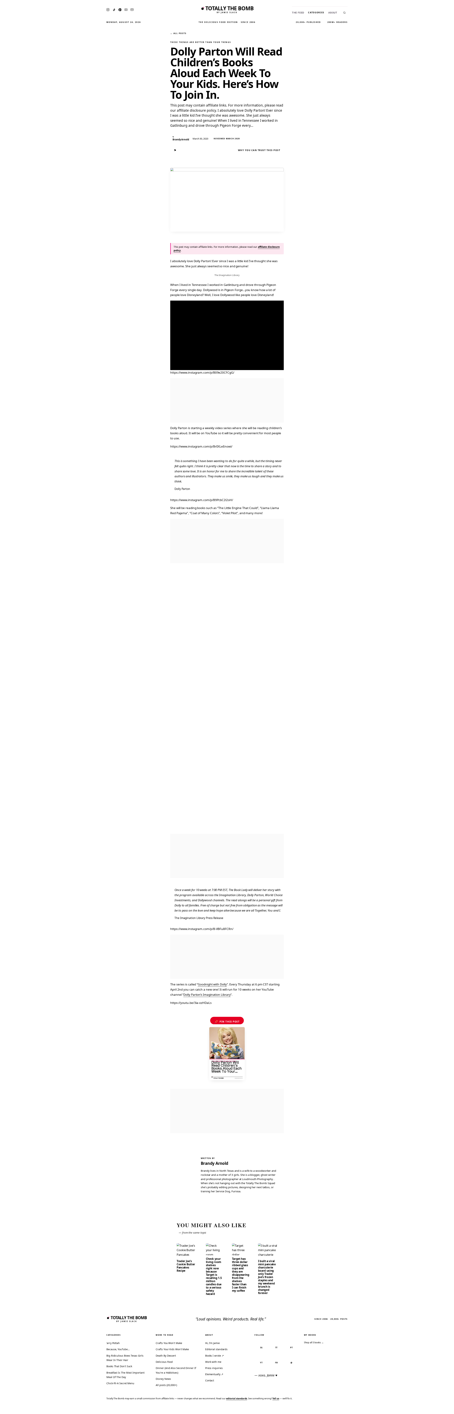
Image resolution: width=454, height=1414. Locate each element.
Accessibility (442, 1409)
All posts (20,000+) (166, 1385)
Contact (209, 1380)
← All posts (178, 33)
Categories (316, 12)
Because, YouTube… (118, 1349)
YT (261, 1362)
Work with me (213, 1361)
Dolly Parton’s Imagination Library (207, 995)
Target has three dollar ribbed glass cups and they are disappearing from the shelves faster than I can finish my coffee (240, 1275)
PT (291, 1347)
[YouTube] (126, 9)
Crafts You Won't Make (169, 1343)
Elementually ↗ (214, 1374)
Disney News (163, 1379)
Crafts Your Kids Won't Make (172, 1349)
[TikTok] (114, 9)
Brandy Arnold (214, 1163)
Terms (396, 1409)
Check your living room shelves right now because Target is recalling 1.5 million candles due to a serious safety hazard (214, 1276)
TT (276, 1347)
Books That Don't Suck (119, 1366)
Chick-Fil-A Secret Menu (120, 1383)
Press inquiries (214, 1368)
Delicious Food (164, 1361)
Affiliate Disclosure (416, 1409)
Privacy (384, 1409)
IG (261, 1347)
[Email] (132, 9)
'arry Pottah (113, 1343)
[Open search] (344, 12)
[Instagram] (107, 9)
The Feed (298, 13)
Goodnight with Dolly (212, 984)
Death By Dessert (166, 1355)
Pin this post (227, 1022)
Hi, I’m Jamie (212, 1343)
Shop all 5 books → (314, 1342)
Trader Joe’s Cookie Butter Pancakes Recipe (186, 1266)
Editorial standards (216, 1349)
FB (276, 1362)
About (332, 13)
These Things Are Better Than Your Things (200, 42)
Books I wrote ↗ (214, 1355)
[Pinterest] (119, 9)
